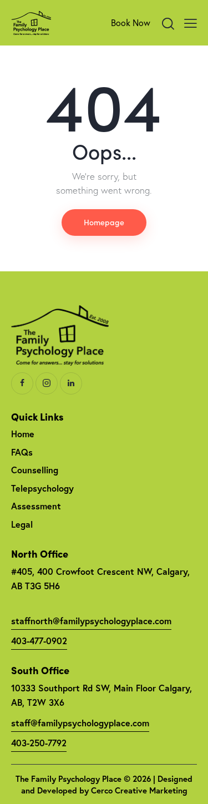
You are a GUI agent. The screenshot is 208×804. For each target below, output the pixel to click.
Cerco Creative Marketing (139, 790)
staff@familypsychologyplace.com (80, 723)
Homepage (104, 221)
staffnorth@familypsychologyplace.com (91, 620)
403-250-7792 (39, 743)
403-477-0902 (39, 640)
